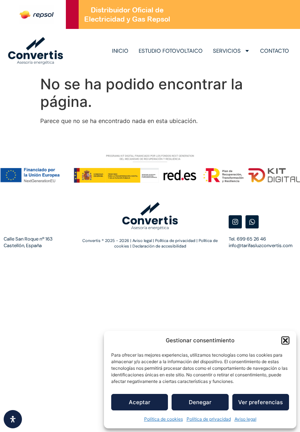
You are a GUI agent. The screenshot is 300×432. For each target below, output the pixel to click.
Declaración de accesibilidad (159, 246)
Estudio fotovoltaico (171, 51)
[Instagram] (235, 221)
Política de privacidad (209, 419)
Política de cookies (163, 419)
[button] (285, 340)
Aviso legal (245, 419)
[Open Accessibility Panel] (13, 419)
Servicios (227, 51)
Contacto (274, 51)
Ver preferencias (260, 402)
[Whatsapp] (252, 221)
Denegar (200, 402)
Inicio (120, 51)
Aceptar (139, 402)
